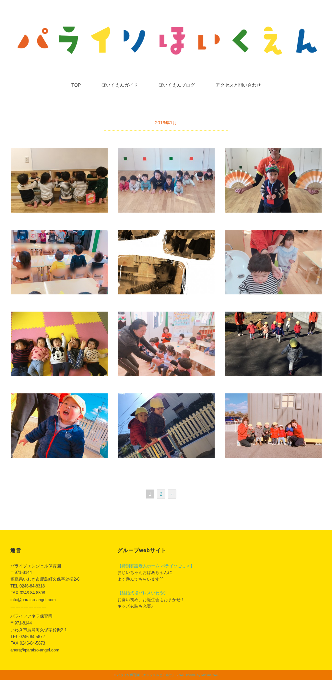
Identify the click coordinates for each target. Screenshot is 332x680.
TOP (76, 85)
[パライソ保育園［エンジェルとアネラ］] (166, 27)
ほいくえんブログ (177, 85)
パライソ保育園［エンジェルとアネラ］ (146, 675)
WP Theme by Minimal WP (199, 675)
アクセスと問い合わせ (238, 85)
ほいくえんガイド (119, 85)
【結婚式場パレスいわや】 (142, 592)
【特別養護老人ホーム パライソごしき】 (156, 565)
